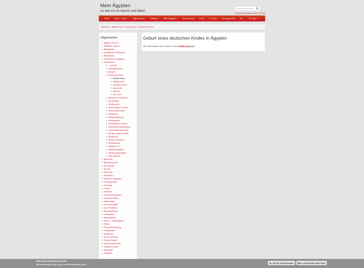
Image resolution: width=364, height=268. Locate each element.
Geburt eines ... (120, 78)
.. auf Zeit (112, 65)
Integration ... (114, 114)
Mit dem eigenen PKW (118, 133)
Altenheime (109, 56)
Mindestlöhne (110, 217)
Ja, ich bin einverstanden (281, 263)
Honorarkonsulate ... (117, 111)
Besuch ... (112, 72)
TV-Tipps (213, 18)
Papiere (116, 91)
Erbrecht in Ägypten (113, 179)
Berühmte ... (109, 159)
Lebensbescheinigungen (119, 127)
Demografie (109, 166)
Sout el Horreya (111, 237)
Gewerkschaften (111, 198)
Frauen (107, 188)
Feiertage (108, 185)
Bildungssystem (111, 162)
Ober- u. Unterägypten (114, 221)
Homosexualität (111, 204)
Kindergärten (114, 120)
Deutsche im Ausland (117, 98)
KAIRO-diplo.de (186, 46)
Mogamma (113, 136)
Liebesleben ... (110, 214)
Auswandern (130, 27)
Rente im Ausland (116, 140)
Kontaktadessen (111, 211)
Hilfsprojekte (109, 201)
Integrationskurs (120, 85)
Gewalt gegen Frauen (118, 107)
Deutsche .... (109, 172)
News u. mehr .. (121, 18)
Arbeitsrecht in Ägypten (114, 59)
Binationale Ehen (145, 27)
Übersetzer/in (114, 156)
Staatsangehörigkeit (117, 153)
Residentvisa (114, 143)
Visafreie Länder (111, 247)
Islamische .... (119, 88)
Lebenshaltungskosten (118, 130)
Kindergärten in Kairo (117, 123)
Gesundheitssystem (113, 195)
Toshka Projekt (110, 240)
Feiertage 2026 (228, 18)
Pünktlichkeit (109, 230)
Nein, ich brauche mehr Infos (312, 263)
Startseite (105, 27)
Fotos (201, 18)
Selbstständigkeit (116, 149)
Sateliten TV (113, 146)
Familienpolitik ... (111, 182)
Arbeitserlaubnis (115, 68)
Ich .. (242, 18)
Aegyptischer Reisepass (114, 52)
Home (106, 18)
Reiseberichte (188, 18)
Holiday (154, 18)
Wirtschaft (108, 250)
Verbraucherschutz (112, 243)
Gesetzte (108, 191)
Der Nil (107, 169)
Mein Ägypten (115, 5)
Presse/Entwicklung (112, 227)
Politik (106, 224)
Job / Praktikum (111, 208)
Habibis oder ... (120, 81)
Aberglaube (109, 49)
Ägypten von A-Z (111, 43)
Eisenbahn (108, 175)
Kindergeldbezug (116, 117)
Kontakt (261, 13)
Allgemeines (138, 18)
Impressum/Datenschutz (246, 13)
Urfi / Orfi (117, 94)
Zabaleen (108, 253)
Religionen (108, 234)
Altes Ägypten (170, 18)
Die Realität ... (114, 101)
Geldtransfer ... (115, 104)
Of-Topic (253, 18)
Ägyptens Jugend (111, 46)
